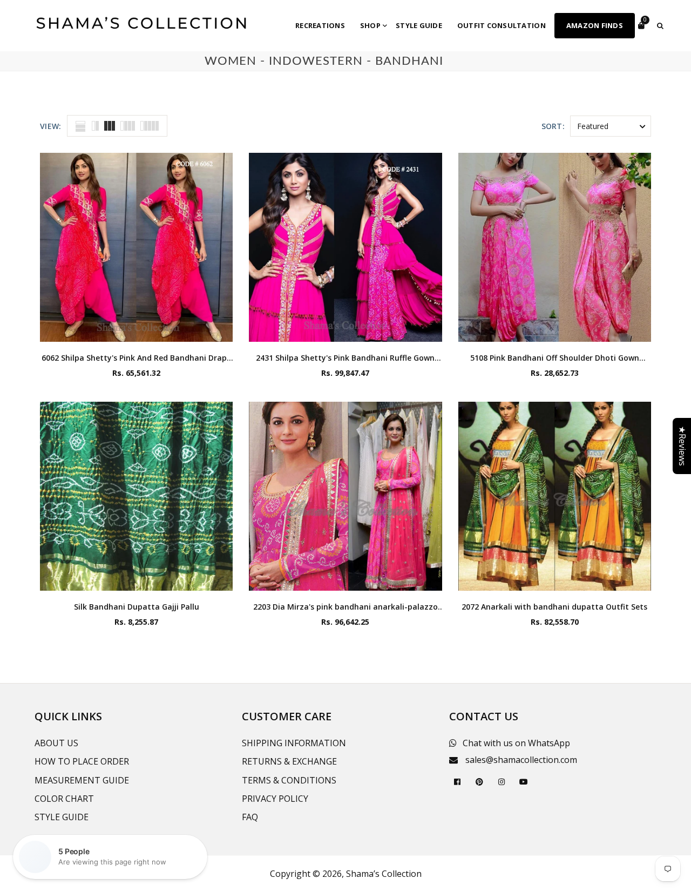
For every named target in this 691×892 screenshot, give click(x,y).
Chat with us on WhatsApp (516, 743)
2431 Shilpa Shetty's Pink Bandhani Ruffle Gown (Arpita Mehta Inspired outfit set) (345, 358)
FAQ (250, 817)
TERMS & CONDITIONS (289, 780)
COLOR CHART (64, 799)
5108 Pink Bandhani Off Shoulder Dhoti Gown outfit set (554, 358)
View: (51, 126)
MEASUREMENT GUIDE (82, 780)
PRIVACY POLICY (275, 799)
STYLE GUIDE (62, 817)
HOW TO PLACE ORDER (82, 761)
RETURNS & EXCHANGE (289, 761)
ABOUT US (56, 743)
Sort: (553, 126)
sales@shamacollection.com (521, 760)
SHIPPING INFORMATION (294, 743)
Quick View (136, 331)
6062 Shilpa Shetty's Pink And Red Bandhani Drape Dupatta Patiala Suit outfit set (136, 358)
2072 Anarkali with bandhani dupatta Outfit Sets (554, 607)
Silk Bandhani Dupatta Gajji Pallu (136, 607)
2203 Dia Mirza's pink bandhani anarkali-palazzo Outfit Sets (345, 607)
